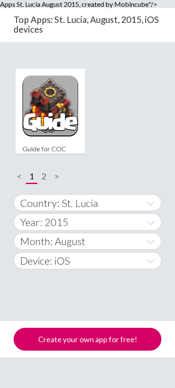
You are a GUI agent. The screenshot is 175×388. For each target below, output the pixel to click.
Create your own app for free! (87, 339)
